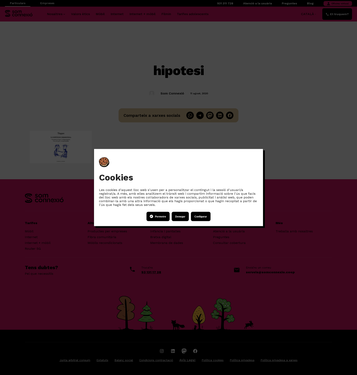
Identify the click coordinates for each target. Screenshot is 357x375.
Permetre (160, 216)
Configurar (200, 216)
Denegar (180, 216)
